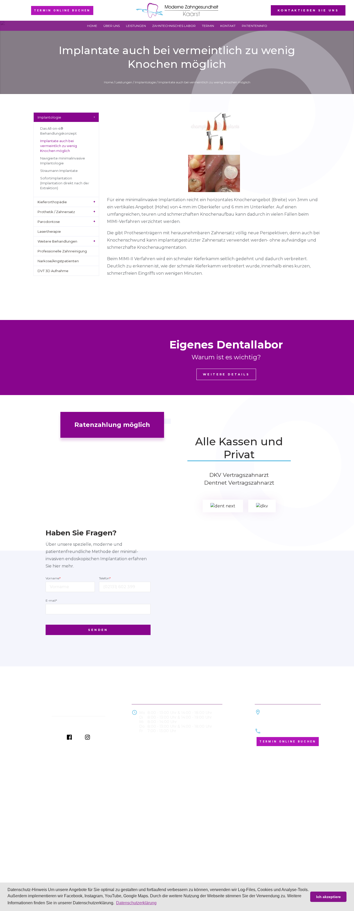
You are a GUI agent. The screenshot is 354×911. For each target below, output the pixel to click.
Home (92, 26)
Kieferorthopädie (52, 202)
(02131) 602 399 (277, 731)
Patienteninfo (254, 26)
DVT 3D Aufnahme (53, 271)
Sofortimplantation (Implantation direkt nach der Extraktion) (64, 183)
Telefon (105, 578)
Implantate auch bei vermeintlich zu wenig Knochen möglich (58, 146)
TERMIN (208, 26)
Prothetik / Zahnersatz (56, 212)
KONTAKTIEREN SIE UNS (308, 10)
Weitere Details (226, 374)
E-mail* (51, 600)
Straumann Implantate (59, 171)
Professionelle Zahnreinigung (62, 251)
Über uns (111, 26)
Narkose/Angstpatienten (58, 261)
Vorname (53, 578)
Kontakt (228, 26)
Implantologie (145, 82)
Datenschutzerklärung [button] (136, 903)
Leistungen (136, 26)
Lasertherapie (49, 231)
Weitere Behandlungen (57, 241)
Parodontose (49, 222)
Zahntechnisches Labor (174, 26)
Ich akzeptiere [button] (328, 897)
